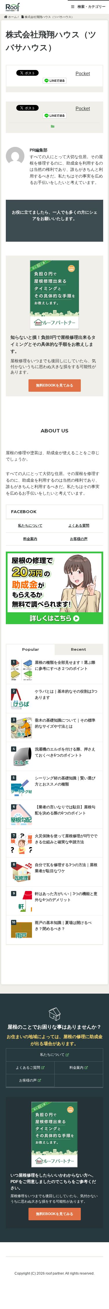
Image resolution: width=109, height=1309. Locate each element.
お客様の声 (78, 539)
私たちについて (30, 526)
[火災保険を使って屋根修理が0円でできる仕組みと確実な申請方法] (21, 843)
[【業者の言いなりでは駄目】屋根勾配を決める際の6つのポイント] (21, 814)
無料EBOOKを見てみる (54, 385)
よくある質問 (78, 526)
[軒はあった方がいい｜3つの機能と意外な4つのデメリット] (21, 900)
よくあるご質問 (28, 1068)
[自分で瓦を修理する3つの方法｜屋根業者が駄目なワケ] (21, 872)
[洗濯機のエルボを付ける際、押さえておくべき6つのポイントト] (21, 756)
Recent (78, 649)
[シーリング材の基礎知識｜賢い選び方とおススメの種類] (21, 785)
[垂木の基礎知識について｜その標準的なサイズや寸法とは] (21, 727)
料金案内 (30, 539)
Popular (30, 649)
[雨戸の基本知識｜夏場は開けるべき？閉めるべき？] (21, 929)
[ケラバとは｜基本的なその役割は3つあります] (21, 698)
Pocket (83, 73)
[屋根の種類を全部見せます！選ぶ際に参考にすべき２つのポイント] (21, 669)
